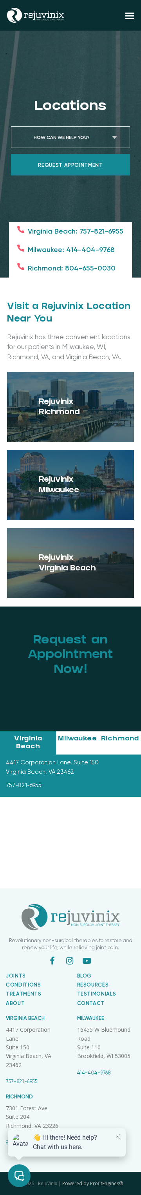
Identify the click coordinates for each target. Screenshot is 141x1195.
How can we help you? (62, 137)
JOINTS (16, 976)
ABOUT (15, 1003)
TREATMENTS (24, 994)
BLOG (84, 976)
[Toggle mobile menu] (129, 15)
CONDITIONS (23, 985)
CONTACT (91, 1003)
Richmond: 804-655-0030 (72, 268)
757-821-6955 (22, 1081)
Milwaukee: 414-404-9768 (71, 249)
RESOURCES (93, 985)
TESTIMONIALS (96, 994)
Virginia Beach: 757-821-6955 (75, 231)
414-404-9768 (94, 1073)
